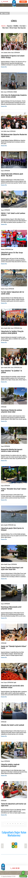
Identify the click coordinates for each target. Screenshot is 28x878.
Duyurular (9, 26)
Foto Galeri (22, 26)
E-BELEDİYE (23, 2)
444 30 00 (5, 1)
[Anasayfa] (2, 13)
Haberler (6, 13)
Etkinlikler (15, 26)
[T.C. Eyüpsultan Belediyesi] (3, 868)
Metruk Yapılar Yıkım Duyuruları (18, 28)
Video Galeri (5, 28)
